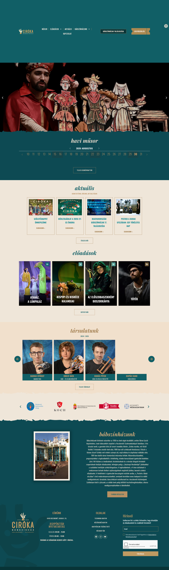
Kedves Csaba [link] (131, 375)
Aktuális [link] (68, 29)
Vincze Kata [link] (37, 375)
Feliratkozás (140, 553)
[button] (2, 97)
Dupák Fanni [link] (100, 375)
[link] (166, 26)
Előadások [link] (54, 29)
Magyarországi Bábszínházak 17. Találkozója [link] (99, 222)
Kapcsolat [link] (67, 33)
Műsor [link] (44, 29)
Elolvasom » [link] (40, 228)
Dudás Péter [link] (69, 375)
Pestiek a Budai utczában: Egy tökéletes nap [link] (128, 222)
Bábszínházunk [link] (81, 29)
